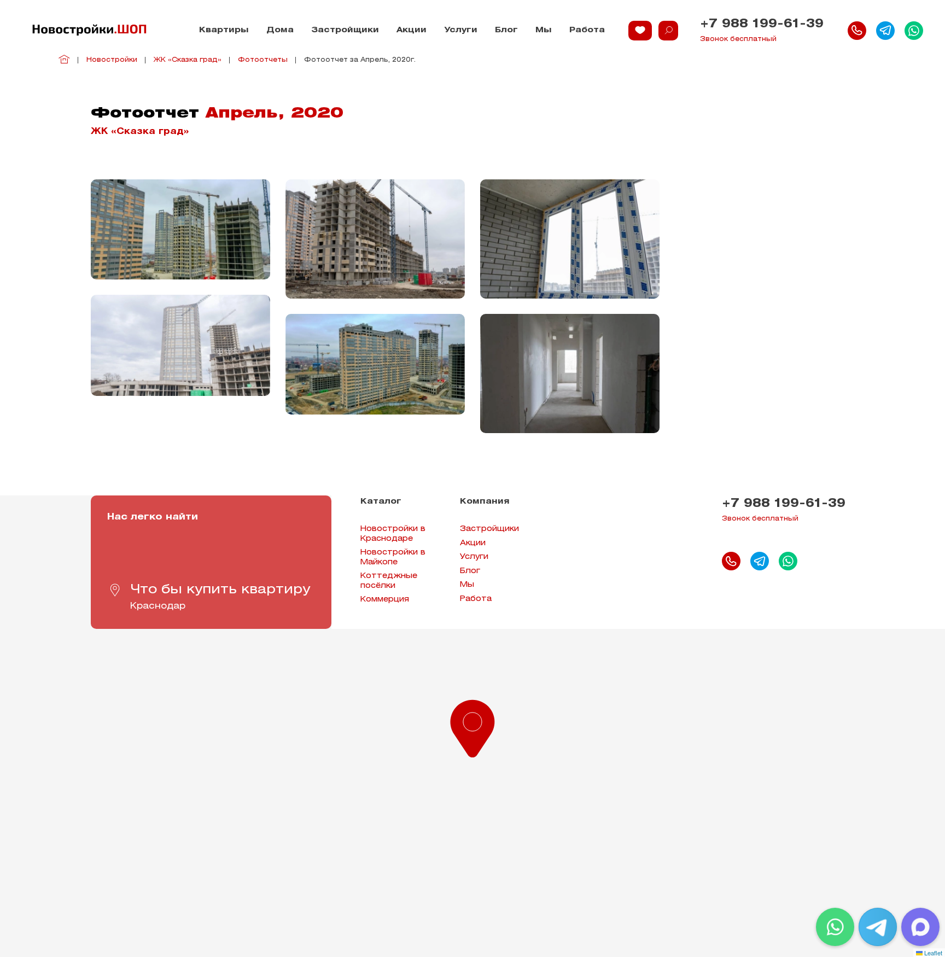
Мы (543, 30)
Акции (411, 30)
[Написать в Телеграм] (885, 30)
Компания (485, 501)
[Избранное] (640, 30)
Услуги (460, 30)
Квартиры (224, 30)
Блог (506, 30)
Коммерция (384, 599)
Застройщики (345, 30)
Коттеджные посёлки (388, 581)
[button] (472, 726)
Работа (587, 30)
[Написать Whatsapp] (914, 30)
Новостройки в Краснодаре (392, 534)
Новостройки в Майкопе (392, 557)
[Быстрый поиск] (668, 30)
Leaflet (932, 952)
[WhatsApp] (835, 927)
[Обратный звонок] (857, 30)
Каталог (380, 501)
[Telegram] (878, 927)
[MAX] (920, 927)
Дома (280, 30)
